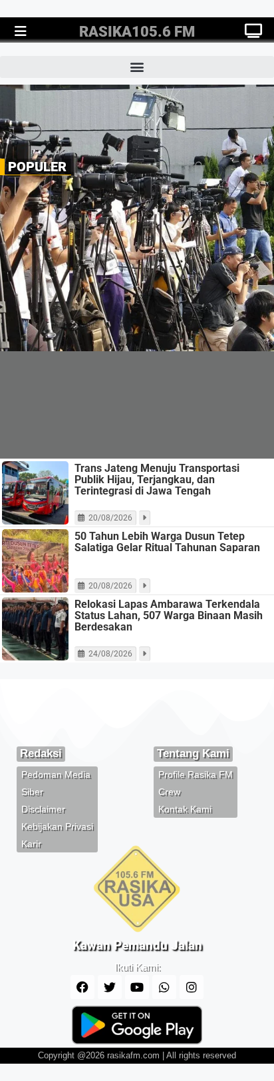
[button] (137, 67)
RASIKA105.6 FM (137, 31)
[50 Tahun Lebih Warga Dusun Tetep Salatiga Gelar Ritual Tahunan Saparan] (35, 560)
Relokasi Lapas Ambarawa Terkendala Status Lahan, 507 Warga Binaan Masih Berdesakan (168, 615)
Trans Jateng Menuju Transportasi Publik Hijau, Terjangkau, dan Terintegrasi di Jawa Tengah (156, 480)
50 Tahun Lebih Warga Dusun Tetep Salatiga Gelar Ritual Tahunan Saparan (167, 542)
